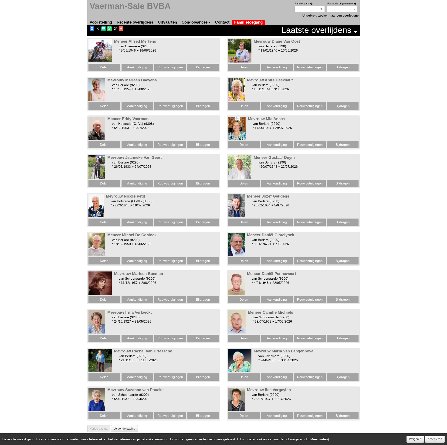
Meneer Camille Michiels (270, 312)
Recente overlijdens (135, 22)
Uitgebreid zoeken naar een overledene (330, 15)
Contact (222, 22)
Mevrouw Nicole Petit (125, 196)
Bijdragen (203, 67)
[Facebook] (92, 28)
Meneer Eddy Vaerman (128, 119)
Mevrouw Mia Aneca (266, 119)
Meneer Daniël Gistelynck (270, 235)
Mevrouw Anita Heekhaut (270, 80)
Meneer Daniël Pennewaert (271, 273)
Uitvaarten (167, 22)
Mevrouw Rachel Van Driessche (143, 351)
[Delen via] (121, 28)
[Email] (103, 28)
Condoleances (195, 22)
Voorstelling (101, 22)
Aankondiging (137, 67)
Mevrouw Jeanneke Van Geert (134, 157)
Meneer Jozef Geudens (268, 196)
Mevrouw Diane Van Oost (277, 41)
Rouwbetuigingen (170, 67)
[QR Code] (115, 28)
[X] (97, 28)
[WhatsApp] (109, 28)
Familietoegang (248, 22)
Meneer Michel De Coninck (131, 235)
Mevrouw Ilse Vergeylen (269, 390)
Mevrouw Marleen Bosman (138, 273)
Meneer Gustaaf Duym (274, 157)
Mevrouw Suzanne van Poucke (135, 390)
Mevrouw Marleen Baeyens (132, 80)
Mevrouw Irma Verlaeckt (129, 312)
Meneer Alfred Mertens (135, 41)
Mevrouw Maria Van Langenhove (283, 351)
